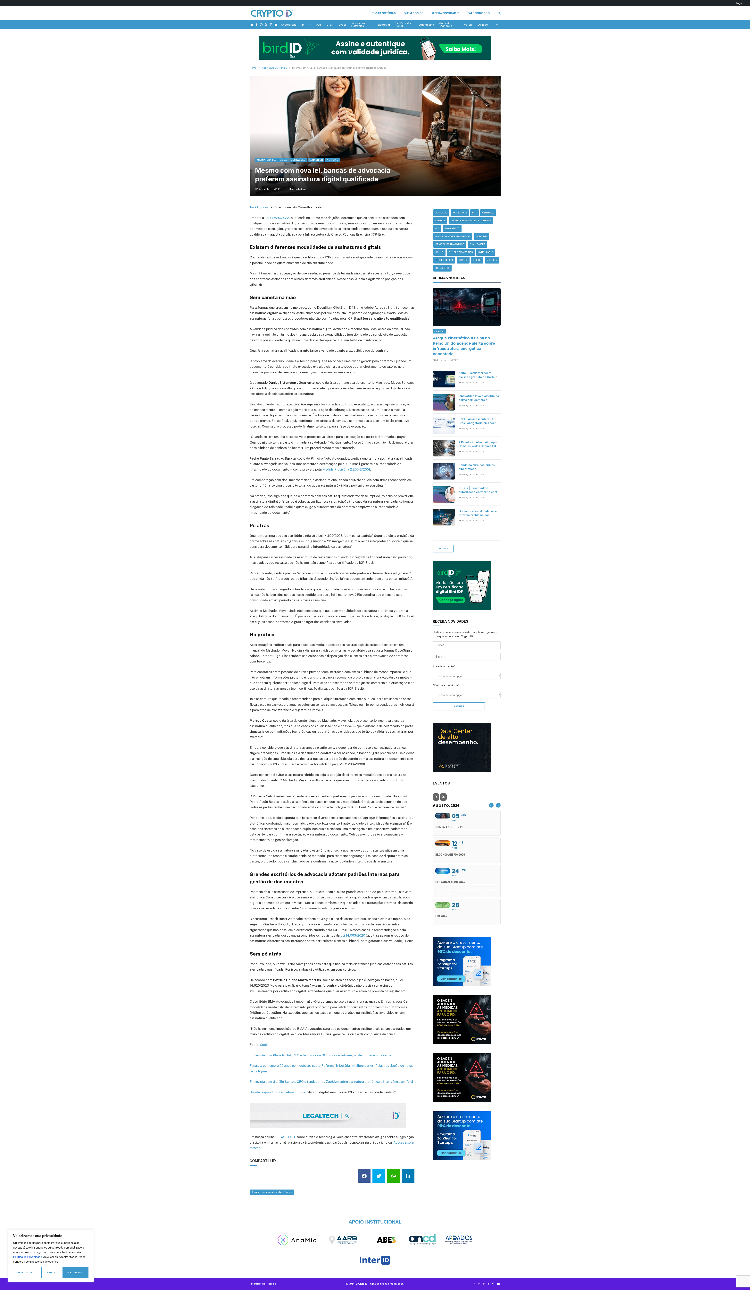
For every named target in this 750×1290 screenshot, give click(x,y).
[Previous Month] (491, 805)
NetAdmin (481, 236)
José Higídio (259, 207)
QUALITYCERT (477, 244)
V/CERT (477, 260)
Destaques (298, 160)
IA (310, 25)
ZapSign (492, 260)
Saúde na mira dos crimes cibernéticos (477, 467)
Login (739, 3)
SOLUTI (439, 252)
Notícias (332, 160)
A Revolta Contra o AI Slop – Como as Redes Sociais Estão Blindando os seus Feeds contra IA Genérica (479, 444)
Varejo (468, 25)
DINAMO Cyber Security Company (471, 220)
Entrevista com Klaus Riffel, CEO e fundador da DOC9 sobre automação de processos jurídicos (320, 1055)
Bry (474, 212)
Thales (463, 260)
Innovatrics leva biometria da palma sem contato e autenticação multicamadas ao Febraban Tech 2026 (479, 398)
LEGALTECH (285, 1137)
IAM (318, 25)
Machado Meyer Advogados (452, 236)
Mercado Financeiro (445, 25)
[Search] (499, 13)
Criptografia (288, 25)
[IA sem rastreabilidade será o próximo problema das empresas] (444, 517)
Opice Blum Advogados (449, 244)
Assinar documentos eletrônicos (272, 1192)
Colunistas (442, 268)
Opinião (483, 25)
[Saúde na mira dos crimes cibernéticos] (444, 471)
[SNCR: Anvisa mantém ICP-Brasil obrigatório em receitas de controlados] (444, 425)
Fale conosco (478, 13)
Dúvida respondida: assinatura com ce (277, 1092)
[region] (51, 1255)
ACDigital (441, 212)
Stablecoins (426, 25)
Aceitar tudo (75, 1272)
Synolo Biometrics (461, 252)
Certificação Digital (403, 25)
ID (303, 25)
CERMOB (440, 220)
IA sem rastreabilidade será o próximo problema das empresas (479, 513)
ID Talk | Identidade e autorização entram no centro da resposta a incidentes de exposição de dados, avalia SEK (479, 490)
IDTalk (329, 25)
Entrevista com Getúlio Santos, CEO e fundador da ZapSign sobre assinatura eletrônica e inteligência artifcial (331, 1082)
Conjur (265, 1045)
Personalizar (26, 1272)
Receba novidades (445, 13)
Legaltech (316, 160)
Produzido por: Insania (263, 1283)
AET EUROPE (460, 212)
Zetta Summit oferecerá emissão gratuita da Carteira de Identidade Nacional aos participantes (478, 375)
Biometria (384, 25)
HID (437, 228)
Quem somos (414, 13)
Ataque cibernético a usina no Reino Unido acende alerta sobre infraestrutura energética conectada (464, 346)
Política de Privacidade (27, 1257)
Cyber (342, 25)
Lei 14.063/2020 (352, 935)
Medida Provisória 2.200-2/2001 (346, 469)
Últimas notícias (382, 13)
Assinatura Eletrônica (358, 25)
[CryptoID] (272, 13)
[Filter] (443, 797)
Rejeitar (51, 1272)
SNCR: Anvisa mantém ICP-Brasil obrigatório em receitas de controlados (479, 421)
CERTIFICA (488, 212)
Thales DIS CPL (444, 260)
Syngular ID (485, 252)
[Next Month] (498, 805)
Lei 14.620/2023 (277, 218)
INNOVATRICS (452, 228)
